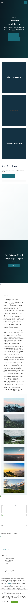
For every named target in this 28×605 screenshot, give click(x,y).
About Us (13, 34)
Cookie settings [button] (6, 601)
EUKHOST (9, 583)
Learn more (14, 38)
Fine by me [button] (14, 601)
